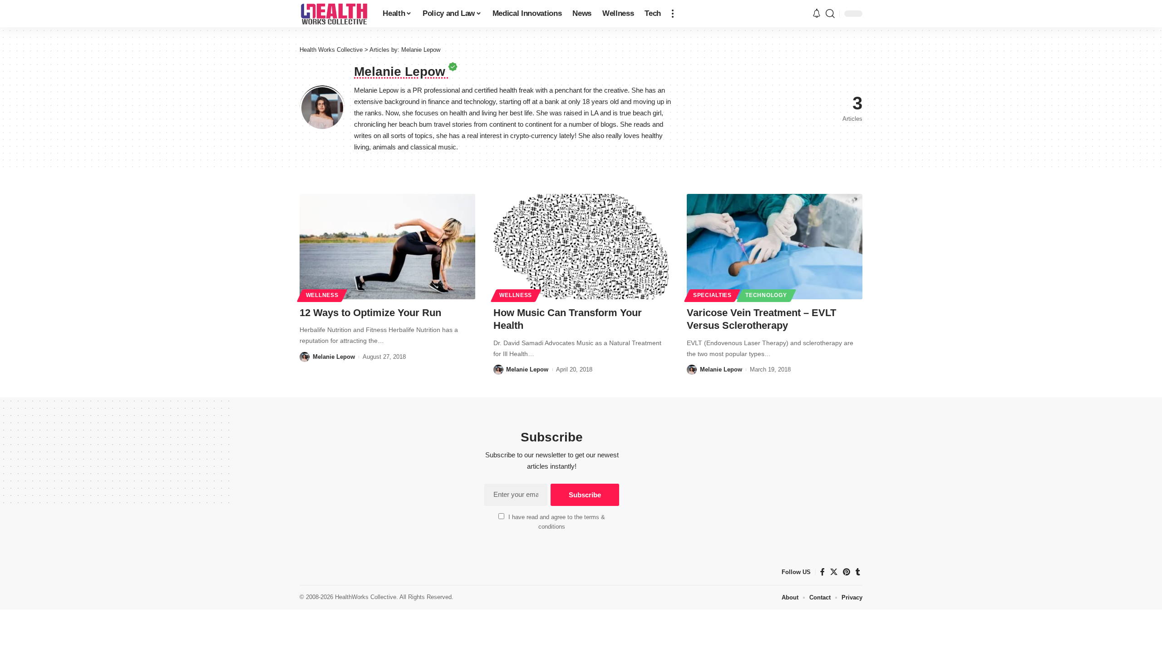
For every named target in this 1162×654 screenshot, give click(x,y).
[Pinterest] (846, 572)
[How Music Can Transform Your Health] (581, 246)
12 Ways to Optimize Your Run (370, 312)
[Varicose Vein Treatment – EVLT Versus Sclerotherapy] (774, 246)
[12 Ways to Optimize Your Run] (387, 246)
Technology (766, 295)
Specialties (712, 295)
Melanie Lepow (334, 356)
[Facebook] (822, 572)
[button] (672, 13)
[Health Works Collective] (334, 13)
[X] (834, 572)
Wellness (322, 295)
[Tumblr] (857, 572)
